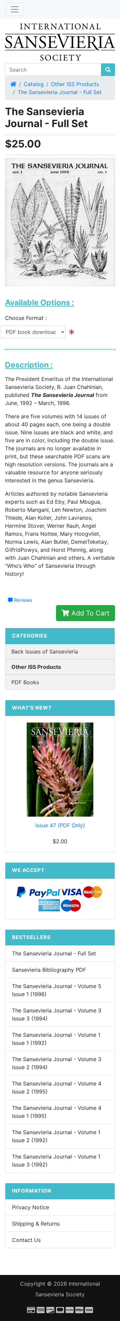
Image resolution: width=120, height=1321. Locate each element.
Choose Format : (28, 318)
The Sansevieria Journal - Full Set (60, 92)
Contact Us (26, 1240)
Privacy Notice (30, 1207)
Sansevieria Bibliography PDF (49, 969)
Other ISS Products (75, 84)
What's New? (31, 708)
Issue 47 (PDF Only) (60, 825)
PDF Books (25, 682)
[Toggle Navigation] (14, 9)
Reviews (22, 600)
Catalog (34, 84)
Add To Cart (89, 613)
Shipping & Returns (36, 1223)
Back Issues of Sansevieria (44, 651)
